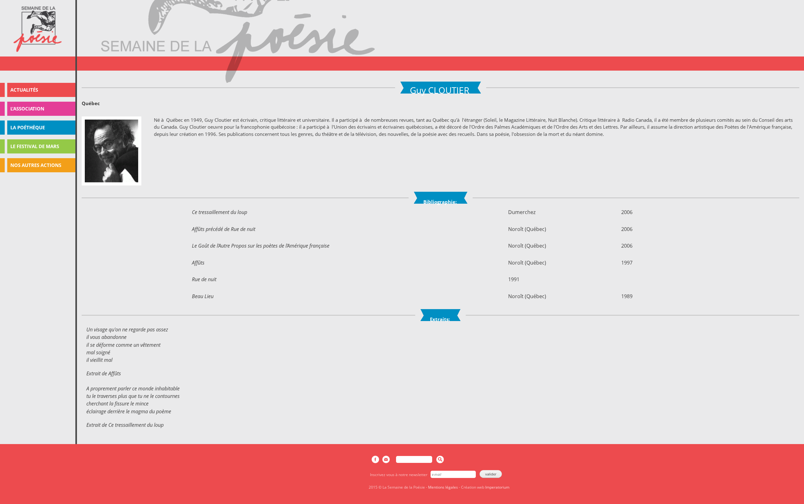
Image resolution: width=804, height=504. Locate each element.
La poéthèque (27, 127)
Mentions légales (443, 487)
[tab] (37, 90)
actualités (24, 90)
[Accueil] (38, 29)
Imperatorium (497, 487)
